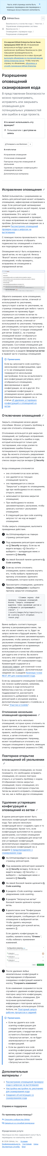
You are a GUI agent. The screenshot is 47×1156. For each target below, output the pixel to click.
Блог (24, 1147)
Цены (36, 1144)
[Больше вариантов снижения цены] (30, 144)
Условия (24, 1141)
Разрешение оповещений (17, 34)
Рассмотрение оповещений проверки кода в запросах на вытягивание (20, 229)
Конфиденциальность (11, 1144)
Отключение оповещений (21, 415)
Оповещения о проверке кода (19, 31)
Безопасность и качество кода (19, 24)
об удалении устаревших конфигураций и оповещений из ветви (21, 403)
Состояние (27, 1144)
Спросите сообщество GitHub (17, 1119)
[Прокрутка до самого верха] (41, 1150)
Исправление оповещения (22, 189)
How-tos (38, 24)
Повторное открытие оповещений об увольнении (23, 757)
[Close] (40, 4)
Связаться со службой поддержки (19, 1123)
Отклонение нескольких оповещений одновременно (19, 713)
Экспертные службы (11, 1147)
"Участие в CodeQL (18, 705)
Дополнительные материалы (15, 1073)
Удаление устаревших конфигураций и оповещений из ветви (19, 806)
